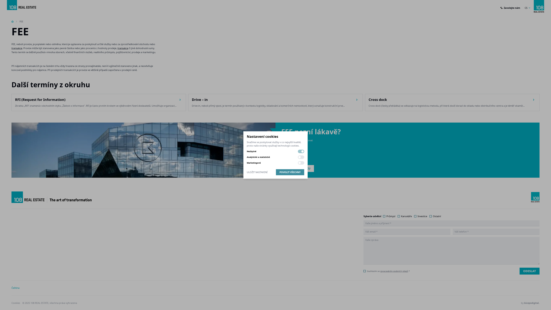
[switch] (301, 151)
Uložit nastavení (257, 172)
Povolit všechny (290, 172)
